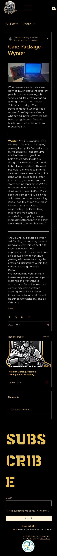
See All (46, 336)
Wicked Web (45, 539)
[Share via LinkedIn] (22, 317)
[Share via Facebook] (9, 317)
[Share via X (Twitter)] (16, 317)
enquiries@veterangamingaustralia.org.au (35, 529)
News (10, 308)
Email (9, 498)
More (27, 24)
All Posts (12, 24)
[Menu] (28, 8)
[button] (54, 8)
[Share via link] (29, 317)
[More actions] (47, 39)
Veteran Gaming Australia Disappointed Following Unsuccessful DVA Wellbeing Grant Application (28, 373)
